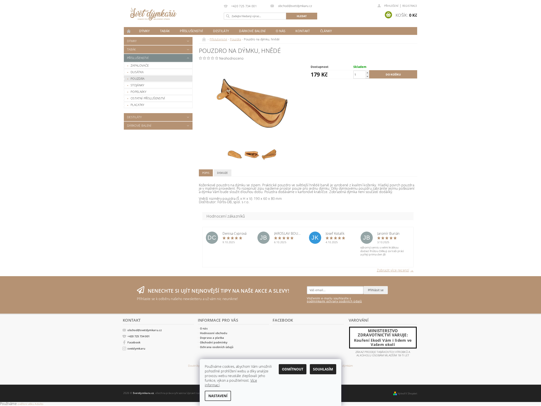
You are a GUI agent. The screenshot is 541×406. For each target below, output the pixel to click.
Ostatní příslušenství (148, 98)
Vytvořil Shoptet (407, 393)
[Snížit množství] (367, 76)
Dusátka (137, 72)
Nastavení (217, 396)
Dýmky (144, 31)
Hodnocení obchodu (213, 333)
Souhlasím (323, 369)
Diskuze (222, 173)
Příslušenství (191, 31)
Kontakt (302, 31)
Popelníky (138, 92)
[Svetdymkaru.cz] (153, 14)
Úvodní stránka (129, 31)
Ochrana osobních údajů (217, 347)
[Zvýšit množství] (367, 73)
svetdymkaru (136, 348)
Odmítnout (292, 369)
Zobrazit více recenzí (393, 270)
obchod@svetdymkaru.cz (144, 330)
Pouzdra (137, 79)
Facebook (134, 342)
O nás (281, 31)
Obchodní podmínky (213, 342)
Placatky (137, 105)
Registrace (409, 6)
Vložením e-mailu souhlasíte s (334, 300)
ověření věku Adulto (30, 404)
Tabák (165, 31)
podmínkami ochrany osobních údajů (334, 301)
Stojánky (137, 85)
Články (326, 31)
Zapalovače (140, 65)
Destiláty (221, 31)
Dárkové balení (252, 31)
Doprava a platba (212, 338)
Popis (206, 173)
